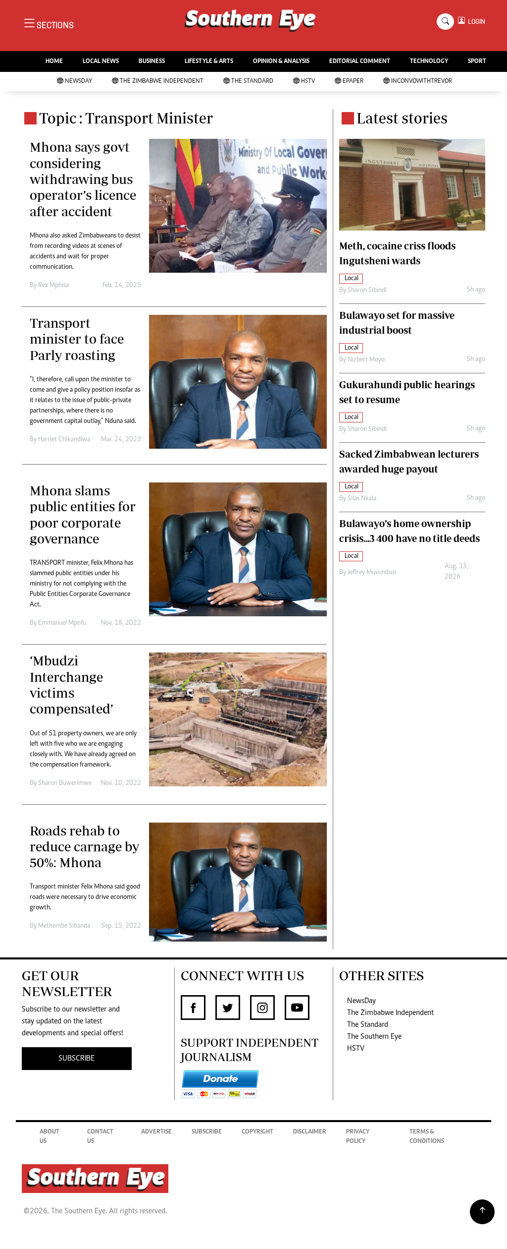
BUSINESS (152, 62)
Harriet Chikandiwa (64, 439)
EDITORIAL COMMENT (359, 62)
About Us (49, 1137)
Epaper (353, 81)
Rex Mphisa (53, 285)
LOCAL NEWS (101, 62)
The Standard (252, 81)
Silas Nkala (362, 498)
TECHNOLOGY (429, 62)
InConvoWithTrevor (421, 81)
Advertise (156, 1132)
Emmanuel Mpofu (62, 623)
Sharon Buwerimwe (65, 783)
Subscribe (207, 1132)
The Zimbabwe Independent (161, 81)
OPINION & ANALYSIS (281, 62)
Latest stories (402, 117)
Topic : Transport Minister (126, 117)
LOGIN (475, 21)
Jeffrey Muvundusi (372, 572)
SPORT (477, 62)
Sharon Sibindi (367, 290)
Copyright (257, 1132)
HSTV (308, 81)
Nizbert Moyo (366, 360)
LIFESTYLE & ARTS (209, 62)
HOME (54, 62)
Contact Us (100, 1137)
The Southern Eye (374, 1037)
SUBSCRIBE (76, 1059)
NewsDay (78, 81)
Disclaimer (309, 1132)
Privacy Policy (357, 1137)
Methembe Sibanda (64, 926)
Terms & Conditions (426, 1137)
